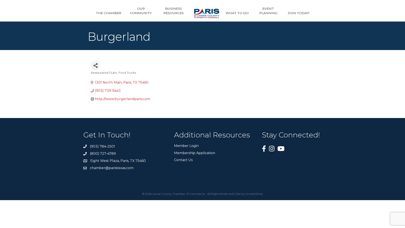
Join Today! (298, 13)
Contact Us (183, 160)
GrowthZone (254, 193)
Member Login (186, 146)
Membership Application (194, 153)
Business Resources (173, 11)
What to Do (237, 13)
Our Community (141, 11)
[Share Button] (95, 65)
